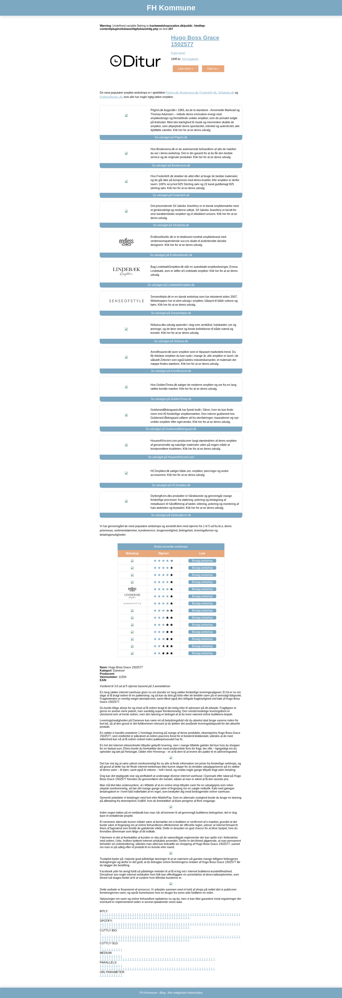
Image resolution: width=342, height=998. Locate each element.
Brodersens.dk (189, 92)
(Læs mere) (178, 52)
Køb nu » (213, 68)
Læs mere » (185, 68)
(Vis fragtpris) (190, 59)
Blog (162, 992)
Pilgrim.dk (172, 92)
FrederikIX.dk (208, 92)
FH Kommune (171, 8)
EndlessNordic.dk (111, 96)
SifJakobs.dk (226, 92)
